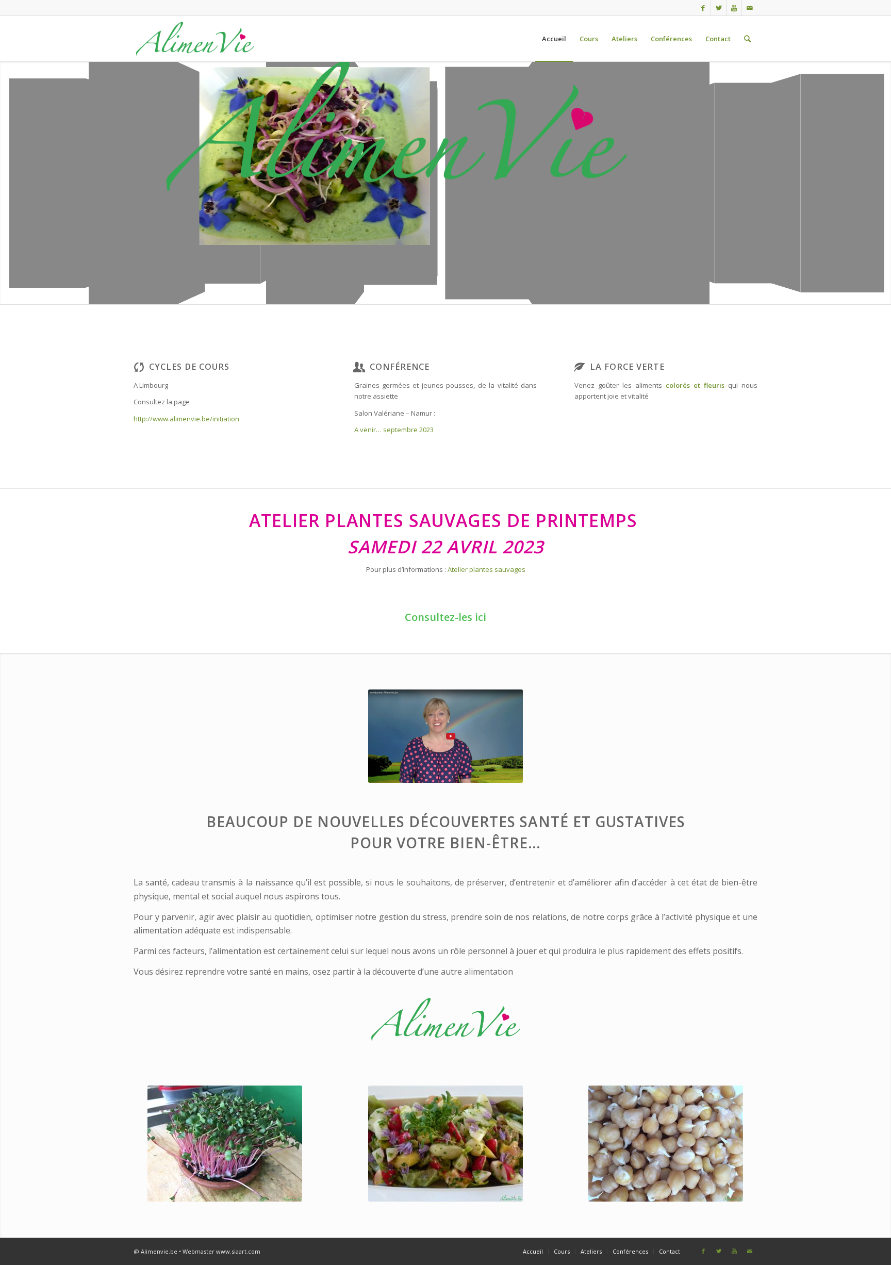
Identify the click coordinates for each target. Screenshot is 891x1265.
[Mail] (749, 7)
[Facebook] (703, 7)
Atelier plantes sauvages (486, 569)
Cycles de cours (189, 366)
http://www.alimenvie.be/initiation (186, 418)
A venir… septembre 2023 (394, 429)
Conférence (400, 366)
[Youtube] (734, 7)
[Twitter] (718, 7)
